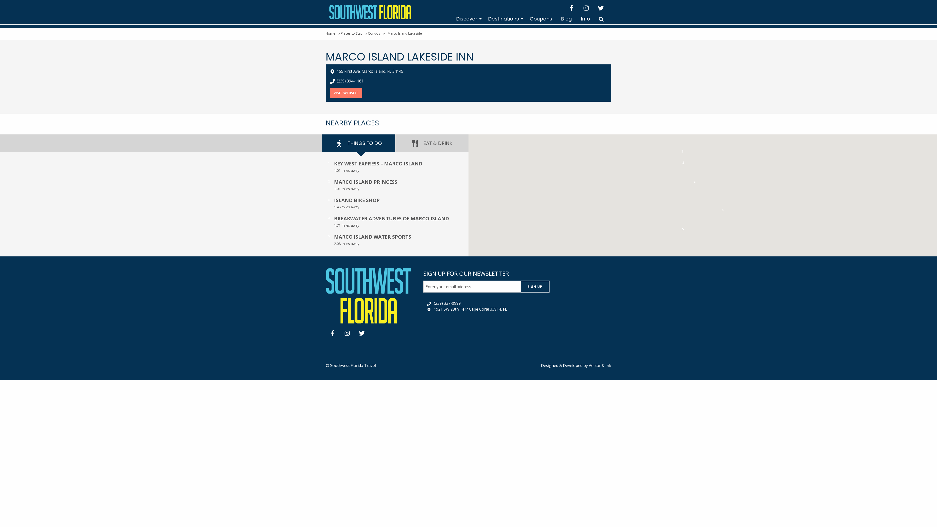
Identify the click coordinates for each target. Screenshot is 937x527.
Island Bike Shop (357, 200)
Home (330, 33)
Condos (374, 33)
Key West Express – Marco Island (378, 163)
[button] (683, 164)
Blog (566, 18)
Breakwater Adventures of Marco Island (391, 218)
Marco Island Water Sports (372, 236)
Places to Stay (351, 33)
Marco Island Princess (365, 182)
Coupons (541, 18)
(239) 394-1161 (350, 81)
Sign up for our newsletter (466, 273)
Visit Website (348, 93)
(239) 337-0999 (447, 303)
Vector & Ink (600, 365)
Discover (466, 18)
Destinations (503, 18)
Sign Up (535, 286)
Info (585, 18)
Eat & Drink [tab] (437, 143)
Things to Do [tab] (364, 143)
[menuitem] (467, 19)
